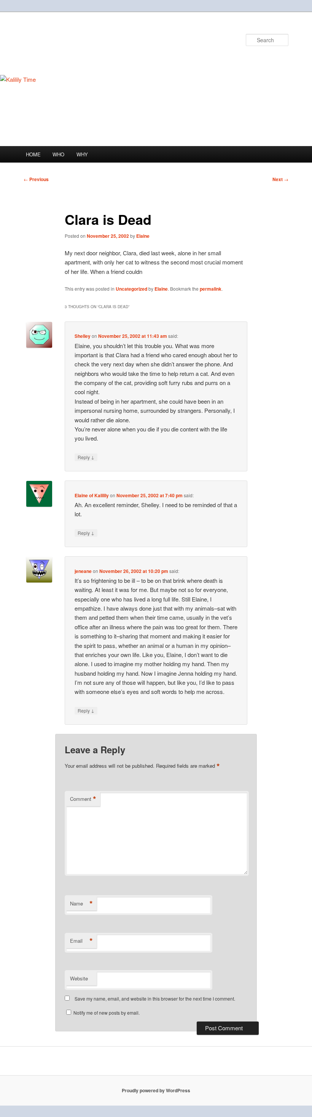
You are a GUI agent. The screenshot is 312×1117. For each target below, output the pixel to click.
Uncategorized (131, 288)
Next (280, 179)
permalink (210, 288)
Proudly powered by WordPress (156, 1090)
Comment (83, 799)
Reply (86, 456)
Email (81, 941)
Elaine (143, 235)
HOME (33, 154)
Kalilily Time (57, 40)
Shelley (83, 336)
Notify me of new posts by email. (106, 1012)
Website (79, 978)
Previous (36, 179)
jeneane (83, 571)
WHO (58, 154)
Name (81, 903)
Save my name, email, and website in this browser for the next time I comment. (155, 998)
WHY (82, 154)
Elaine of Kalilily (92, 495)
